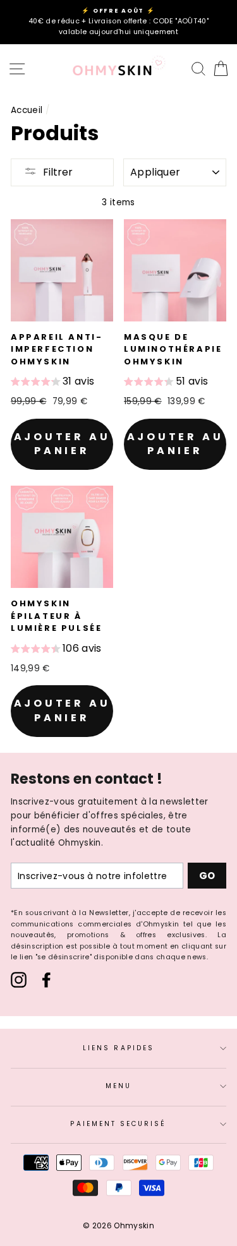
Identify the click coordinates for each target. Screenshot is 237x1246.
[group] (52, 383)
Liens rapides (118, 1048)
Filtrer (58, 172)
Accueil (26, 110)
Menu (118, 1086)
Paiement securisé (118, 1124)
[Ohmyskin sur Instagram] (19, 980)
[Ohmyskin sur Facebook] (46, 980)
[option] (118, 22)
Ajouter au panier (62, 443)
